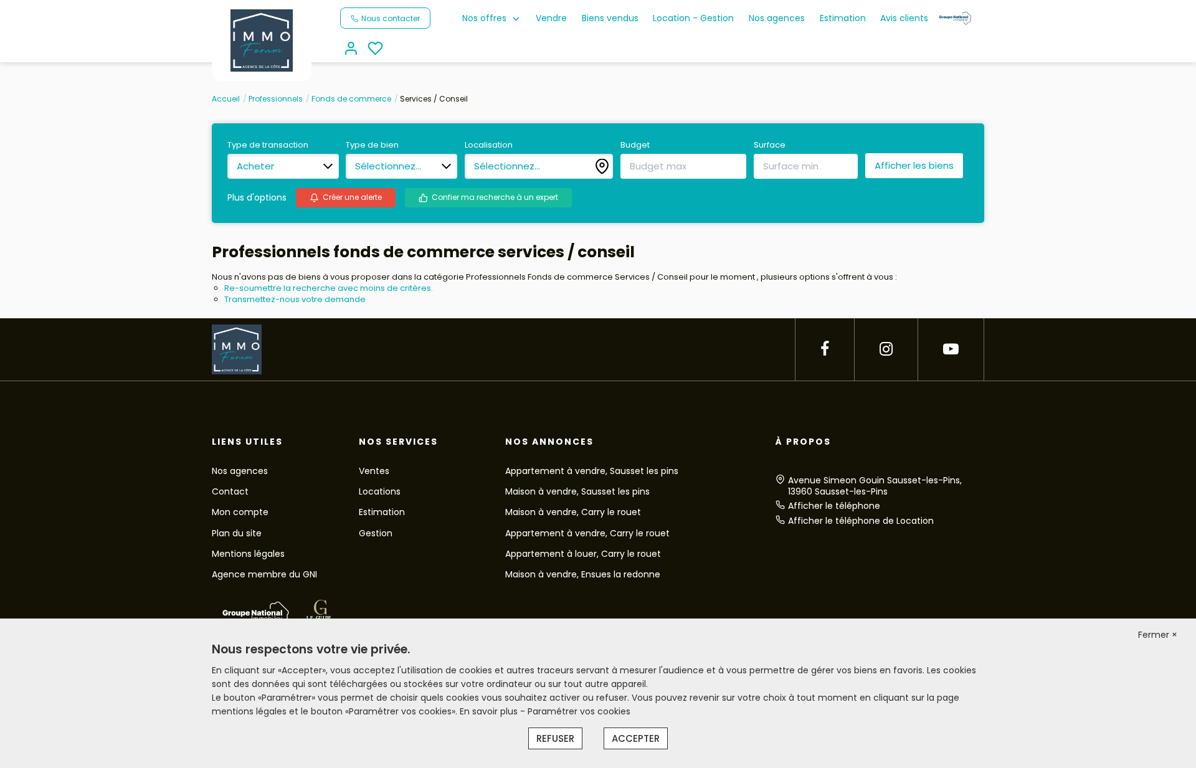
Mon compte (240, 512)
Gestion (375, 533)
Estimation (843, 18)
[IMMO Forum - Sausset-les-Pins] (261, 40)
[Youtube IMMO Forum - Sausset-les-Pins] (951, 349)
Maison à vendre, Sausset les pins (577, 491)
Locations (380, 491)
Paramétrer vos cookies (579, 711)
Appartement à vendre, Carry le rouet (587, 533)
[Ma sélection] (375, 49)
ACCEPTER (636, 738)
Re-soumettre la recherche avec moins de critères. (328, 288)
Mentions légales (248, 554)
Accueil (226, 98)
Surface (769, 145)
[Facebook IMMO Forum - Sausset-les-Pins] (824, 349)
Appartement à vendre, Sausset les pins (591, 471)
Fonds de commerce (351, 98)
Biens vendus (610, 18)
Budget (635, 145)
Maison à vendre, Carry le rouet (573, 512)
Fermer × (1157, 634)
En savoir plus (490, 711)
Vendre (551, 18)
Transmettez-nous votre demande (295, 299)
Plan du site (237, 533)
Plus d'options (257, 197)
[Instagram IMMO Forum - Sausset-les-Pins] (886, 349)
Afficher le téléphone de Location (861, 520)
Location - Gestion (693, 18)
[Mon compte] (351, 49)
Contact (230, 491)
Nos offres (484, 18)
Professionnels (276, 98)
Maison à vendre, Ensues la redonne (582, 574)
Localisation (489, 145)
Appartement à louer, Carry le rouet (583, 554)
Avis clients (904, 18)
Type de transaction (267, 145)
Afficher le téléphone (834, 506)
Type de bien (372, 145)
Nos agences (777, 18)
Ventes (374, 471)
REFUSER (555, 738)
